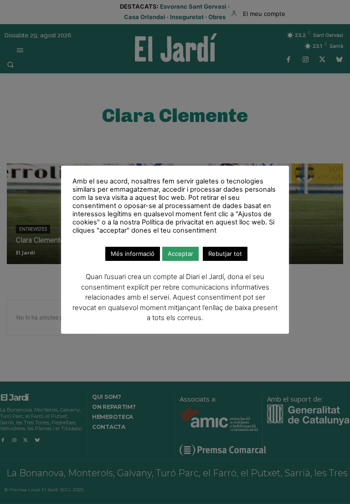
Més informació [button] (132, 253)
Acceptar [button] (180, 253)
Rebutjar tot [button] (225, 253)
